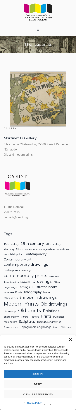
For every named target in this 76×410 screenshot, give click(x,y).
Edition (56, 282)
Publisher (58, 316)
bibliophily (16, 254)
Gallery (10, 128)
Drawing (25, 281)
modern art (12, 297)
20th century (53, 244)
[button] (70, 339)
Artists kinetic (63, 249)
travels (56, 327)
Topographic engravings (35, 327)
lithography (33, 292)
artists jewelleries (47, 249)
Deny (38, 384)
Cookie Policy (34, 402)
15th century (11, 244)
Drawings (42, 281)
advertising (9, 249)
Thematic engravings (49, 321)
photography (11, 316)
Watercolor (66, 327)
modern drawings (40, 297)
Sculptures (27, 321)
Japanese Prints (13, 292)
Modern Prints (21, 303)
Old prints (29, 310)
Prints (46, 316)
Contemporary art (17, 259)
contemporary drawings (26, 264)
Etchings (24, 287)
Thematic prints (11, 327)
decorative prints (11, 282)
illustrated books (44, 287)
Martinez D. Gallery (20, 138)
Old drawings (54, 303)
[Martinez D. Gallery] (38, 99)
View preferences (38, 394)
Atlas (6, 254)
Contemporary (35, 254)
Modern (47, 292)
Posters (34, 316)
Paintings (51, 311)
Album (19, 249)
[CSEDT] (38, 12)
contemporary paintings (17, 270)
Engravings (10, 287)
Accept (38, 374)
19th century (32, 243)
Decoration (54, 276)
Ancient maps (31, 249)
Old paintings (10, 311)
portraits (24, 317)
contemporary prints (25, 275)
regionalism (10, 321)
